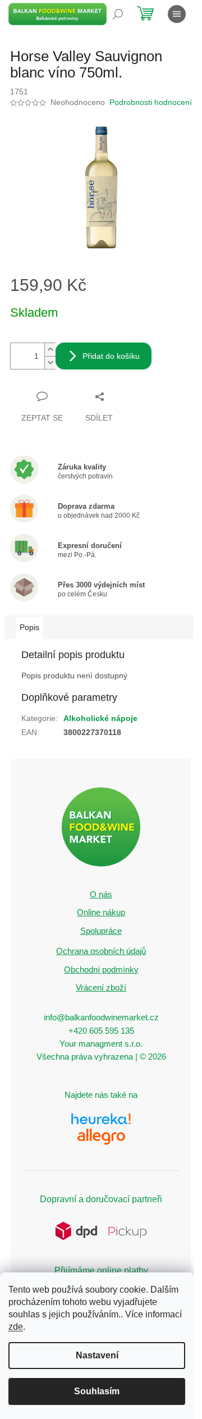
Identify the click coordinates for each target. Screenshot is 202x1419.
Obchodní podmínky (101, 969)
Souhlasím (97, 1391)
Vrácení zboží (101, 987)
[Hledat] (118, 14)
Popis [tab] (29, 627)
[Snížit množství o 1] (50, 362)
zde (15, 1326)
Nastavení (97, 1355)
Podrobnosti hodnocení (150, 102)
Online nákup (101, 912)
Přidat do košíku (111, 356)
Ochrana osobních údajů (101, 951)
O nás (101, 894)
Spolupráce (101, 931)
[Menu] (177, 14)
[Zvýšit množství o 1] (50, 349)
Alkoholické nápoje (100, 718)
